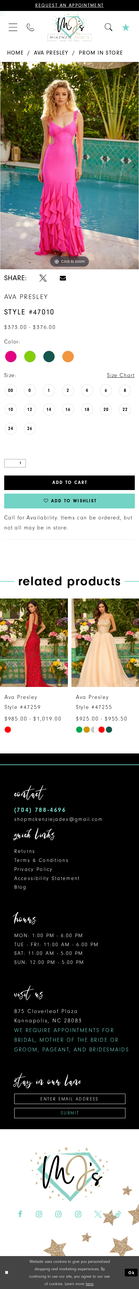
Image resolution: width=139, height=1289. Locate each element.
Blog (20, 887)
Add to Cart (70, 482)
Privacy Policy (33, 869)
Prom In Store (101, 53)
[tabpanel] (69, 165)
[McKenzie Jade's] (69, 28)
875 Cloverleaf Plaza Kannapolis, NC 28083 (71, 1030)
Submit (70, 1112)
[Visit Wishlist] (126, 27)
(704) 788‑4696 (40, 809)
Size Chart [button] (120, 375)
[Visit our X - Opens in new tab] (98, 1214)
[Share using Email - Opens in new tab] (62, 278)
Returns (25, 851)
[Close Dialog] (6, 1272)
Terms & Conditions (41, 860)
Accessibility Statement (47, 878)
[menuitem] (13, 28)
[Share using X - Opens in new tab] (43, 278)
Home (15, 53)
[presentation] (34, 642)
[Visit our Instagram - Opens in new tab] (39, 1214)
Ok (131, 1272)
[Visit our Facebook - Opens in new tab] (20, 1214)
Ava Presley (51, 53)
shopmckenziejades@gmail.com (58, 819)
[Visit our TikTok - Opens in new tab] (117, 1214)
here (89, 1283)
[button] (13, 28)
